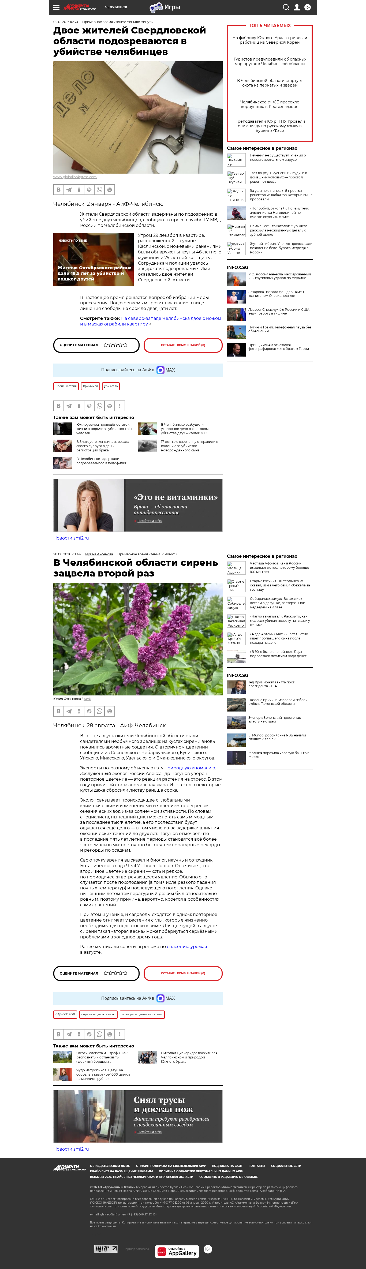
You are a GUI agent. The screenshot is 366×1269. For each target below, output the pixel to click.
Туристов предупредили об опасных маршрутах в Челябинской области (270, 61)
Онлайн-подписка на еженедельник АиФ (171, 1166)
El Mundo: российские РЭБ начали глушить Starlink (277, 737)
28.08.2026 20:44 (67, 554)
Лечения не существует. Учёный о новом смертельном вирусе (278, 157)
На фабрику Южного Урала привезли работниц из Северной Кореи (270, 40)
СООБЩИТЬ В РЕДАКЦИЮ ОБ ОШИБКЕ (228, 1177)
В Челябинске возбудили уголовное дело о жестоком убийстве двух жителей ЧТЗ (184, 428)
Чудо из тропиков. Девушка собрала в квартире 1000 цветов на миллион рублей (103, 1074)
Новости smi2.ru (71, 538)
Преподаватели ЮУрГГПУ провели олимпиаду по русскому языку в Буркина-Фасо (269, 126)
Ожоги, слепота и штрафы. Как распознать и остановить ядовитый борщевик (102, 1057)
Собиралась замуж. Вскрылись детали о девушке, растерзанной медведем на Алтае (277, 603)
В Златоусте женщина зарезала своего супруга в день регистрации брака (102, 446)
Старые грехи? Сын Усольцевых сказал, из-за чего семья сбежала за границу (280, 585)
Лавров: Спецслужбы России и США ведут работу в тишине (278, 311)
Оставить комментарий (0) (183, 345)
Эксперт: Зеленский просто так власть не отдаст (274, 719)
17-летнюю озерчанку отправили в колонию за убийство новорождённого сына (189, 446)
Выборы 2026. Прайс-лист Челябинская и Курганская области (141, 1177)
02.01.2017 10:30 (65, 22)
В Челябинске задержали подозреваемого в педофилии (101, 461)
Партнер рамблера (136, 1249)
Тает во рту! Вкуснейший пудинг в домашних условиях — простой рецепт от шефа (278, 177)
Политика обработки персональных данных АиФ (201, 1171)
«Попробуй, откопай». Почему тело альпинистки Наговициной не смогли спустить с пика (279, 212)
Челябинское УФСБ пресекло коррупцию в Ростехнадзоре (269, 104)
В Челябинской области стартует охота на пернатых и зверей (270, 83)
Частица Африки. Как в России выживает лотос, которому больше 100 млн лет (279, 567)
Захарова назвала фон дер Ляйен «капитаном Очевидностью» (276, 294)
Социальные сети (286, 1166)
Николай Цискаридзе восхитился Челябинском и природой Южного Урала (189, 1057)
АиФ (87, 699)
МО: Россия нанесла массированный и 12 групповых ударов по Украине (279, 276)
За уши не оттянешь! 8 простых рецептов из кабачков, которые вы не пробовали (281, 195)
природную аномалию (190, 767)
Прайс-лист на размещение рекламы (121, 1171)
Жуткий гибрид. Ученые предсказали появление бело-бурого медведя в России (281, 248)
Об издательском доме (110, 1166)
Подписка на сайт (227, 1166)
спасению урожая (187, 946)
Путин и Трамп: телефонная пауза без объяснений (279, 329)
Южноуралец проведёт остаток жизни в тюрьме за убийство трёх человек (104, 428)
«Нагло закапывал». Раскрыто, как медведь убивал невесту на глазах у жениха (280, 620)
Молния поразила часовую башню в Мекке (278, 755)
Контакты (257, 1166)
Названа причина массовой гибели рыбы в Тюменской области (278, 702)
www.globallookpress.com (75, 177)
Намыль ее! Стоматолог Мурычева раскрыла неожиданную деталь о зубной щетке (279, 230)
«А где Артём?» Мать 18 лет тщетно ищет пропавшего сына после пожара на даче (279, 638)
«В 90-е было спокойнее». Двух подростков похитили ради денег (278, 654)
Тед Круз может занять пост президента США (271, 684)
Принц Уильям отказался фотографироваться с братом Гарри (278, 347)
